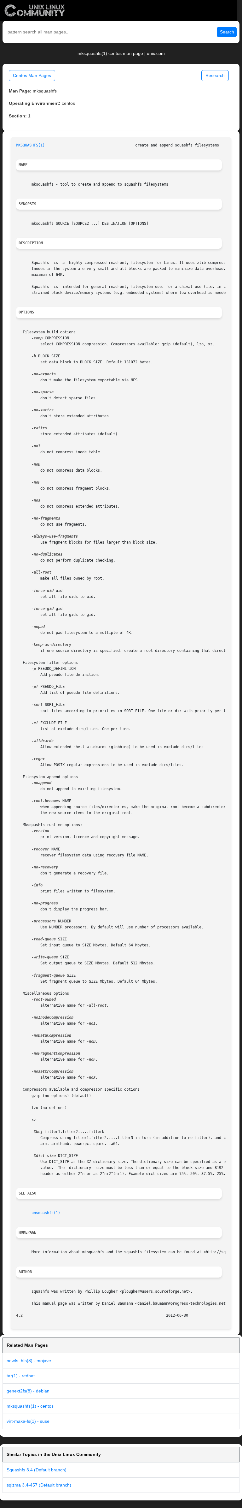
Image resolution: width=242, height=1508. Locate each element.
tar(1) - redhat (21, 1375)
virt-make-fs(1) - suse (28, 1421)
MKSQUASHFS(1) (30, 145)
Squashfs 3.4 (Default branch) (36, 1469)
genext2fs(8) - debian (28, 1390)
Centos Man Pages (32, 75)
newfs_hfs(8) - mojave (29, 1360)
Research (215, 75)
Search (227, 31)
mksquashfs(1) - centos (30, 1406)
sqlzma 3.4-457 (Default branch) (39, 1484)
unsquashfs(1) (46, 1213)
